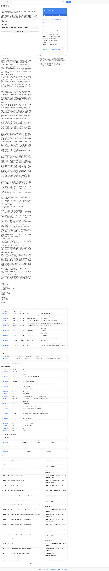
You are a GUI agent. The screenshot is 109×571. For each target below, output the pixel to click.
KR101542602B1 (5, 386)
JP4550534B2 (4, 393)
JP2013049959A (5, 335)
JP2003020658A (5, 428)
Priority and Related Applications (54, 49)
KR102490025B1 (5, 408)
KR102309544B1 (5, 396)
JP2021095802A (5, 358)
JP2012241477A (5, 420)
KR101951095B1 (5, 376)
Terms (59, 569)
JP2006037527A (5, 325)
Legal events (59, 47)
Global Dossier (55, 50)
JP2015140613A (5, 345)
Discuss (60, 50)
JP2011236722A (5, 423)
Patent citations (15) (48, 47)
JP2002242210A (5, 315)
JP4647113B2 (4, 388)
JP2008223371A (5, 415)
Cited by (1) (55, 47)
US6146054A (4, 313)
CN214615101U (5, 403)
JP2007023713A (5, 406)
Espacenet (50, 50)
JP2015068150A (5, 342)
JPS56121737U (5, 311)
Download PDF (47, 14)
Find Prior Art (55, 14)
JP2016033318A (5, 378)
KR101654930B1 (5, 418)
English (51, 18)
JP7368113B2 (4, 430)
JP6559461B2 (4, 401)
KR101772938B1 (5, 413)
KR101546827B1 (5, 383)
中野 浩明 (61, 19)
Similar (61, 14)
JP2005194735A (5, 323)
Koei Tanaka (53, 19)
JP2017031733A (5, 391)
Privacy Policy (64, 569)
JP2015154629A (5, 442)
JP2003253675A (5, 318)
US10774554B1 (5, 371)
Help (69, 569)
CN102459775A (5, 374)
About (40, 569)
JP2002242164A (5, 398)
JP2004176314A (5, 320)
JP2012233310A (5, 333)
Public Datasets (53, 569)
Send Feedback (46, 569)
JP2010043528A (5, 330)
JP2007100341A (5, 328)
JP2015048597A (5, 340)
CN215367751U (5, 425)
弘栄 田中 (48, 19)
